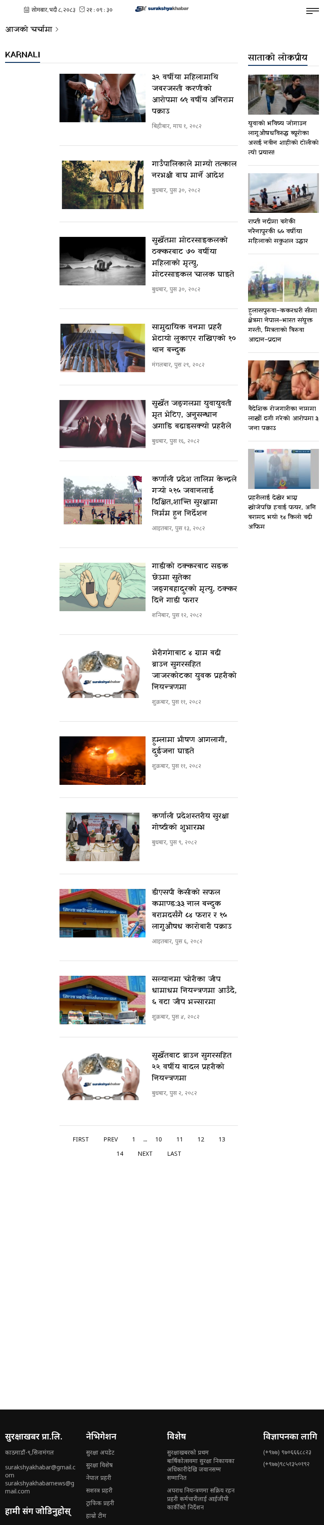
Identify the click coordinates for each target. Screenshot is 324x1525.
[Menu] (312, 11)
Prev (110, 1139)
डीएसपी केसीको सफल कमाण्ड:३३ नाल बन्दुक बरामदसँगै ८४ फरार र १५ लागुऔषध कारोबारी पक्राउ (192, 909)
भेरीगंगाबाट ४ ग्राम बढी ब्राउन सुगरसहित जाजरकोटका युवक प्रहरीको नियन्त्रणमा (194, 670)
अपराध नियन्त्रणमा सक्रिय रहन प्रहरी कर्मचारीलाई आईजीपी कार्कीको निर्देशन (201, 1498)
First (81, 1139)
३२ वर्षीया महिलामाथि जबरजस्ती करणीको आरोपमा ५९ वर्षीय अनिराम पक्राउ (193, 94)
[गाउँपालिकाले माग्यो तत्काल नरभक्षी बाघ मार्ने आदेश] (102, 185)
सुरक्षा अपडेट (100, 1452)
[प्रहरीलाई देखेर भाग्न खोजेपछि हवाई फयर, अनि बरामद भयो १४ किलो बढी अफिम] (283, 469)
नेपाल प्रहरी (98, 1478)
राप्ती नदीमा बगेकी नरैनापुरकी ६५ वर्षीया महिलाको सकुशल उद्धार (278, 231)
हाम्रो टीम (96, 1516)
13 (222, 1139)
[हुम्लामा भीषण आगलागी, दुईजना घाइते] (102, 760)
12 (200, 1139)
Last (174, 1153)
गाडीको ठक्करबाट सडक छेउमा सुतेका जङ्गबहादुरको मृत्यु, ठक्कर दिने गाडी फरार (194, 583)
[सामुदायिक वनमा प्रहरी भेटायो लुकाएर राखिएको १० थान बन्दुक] (102, 348)
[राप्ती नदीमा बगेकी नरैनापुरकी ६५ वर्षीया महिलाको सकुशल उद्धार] (283, 193)
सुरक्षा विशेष (99, 1465)
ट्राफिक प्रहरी (100, 1503)
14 (119, 1153)
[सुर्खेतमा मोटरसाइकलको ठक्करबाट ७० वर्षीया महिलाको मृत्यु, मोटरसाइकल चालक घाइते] (102, 261)
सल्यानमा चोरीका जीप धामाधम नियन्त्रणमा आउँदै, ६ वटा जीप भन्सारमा (194, 991)
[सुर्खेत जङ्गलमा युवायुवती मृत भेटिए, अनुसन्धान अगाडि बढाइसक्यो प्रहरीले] (102, 424)
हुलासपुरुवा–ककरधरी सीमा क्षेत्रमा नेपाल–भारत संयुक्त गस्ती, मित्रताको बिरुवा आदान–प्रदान (282, 325)
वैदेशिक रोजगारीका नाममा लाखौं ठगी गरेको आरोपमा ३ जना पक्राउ (283, 418)
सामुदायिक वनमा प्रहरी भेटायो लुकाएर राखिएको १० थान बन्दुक (194, 339)
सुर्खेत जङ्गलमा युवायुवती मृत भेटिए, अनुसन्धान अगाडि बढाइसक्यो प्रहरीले (192, 415)
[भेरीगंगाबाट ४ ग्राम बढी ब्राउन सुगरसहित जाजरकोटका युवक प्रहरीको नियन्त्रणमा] (102, 674)
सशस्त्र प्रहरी (99, 1490)
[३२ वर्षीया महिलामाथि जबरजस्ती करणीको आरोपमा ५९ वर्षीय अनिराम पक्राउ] (102, 98)
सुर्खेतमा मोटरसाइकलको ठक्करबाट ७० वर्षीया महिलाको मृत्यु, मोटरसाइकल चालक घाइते (193, 257)
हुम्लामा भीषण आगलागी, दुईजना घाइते (189, 745)
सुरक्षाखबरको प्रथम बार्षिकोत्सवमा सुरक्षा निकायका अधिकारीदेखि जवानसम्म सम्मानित (201, 1465)
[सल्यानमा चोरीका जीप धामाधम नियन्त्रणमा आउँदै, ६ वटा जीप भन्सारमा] (102, 1000)
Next (145, 1153)
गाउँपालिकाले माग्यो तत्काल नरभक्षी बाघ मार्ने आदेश (194, 169)
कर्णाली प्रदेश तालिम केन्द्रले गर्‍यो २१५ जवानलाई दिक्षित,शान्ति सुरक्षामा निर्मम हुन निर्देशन (194, 496)
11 (179, 1139)
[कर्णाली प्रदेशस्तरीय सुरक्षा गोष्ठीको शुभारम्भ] (102, 837)
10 (158, 1139)
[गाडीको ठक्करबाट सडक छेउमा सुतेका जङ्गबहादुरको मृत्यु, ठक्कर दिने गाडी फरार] (102, 587)
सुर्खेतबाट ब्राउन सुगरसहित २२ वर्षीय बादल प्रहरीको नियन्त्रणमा (192, 1067)
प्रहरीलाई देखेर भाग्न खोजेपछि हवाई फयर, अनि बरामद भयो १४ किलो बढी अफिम (282, 512)
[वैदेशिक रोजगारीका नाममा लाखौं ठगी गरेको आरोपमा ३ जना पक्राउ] (283, 380)
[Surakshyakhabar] (162, 8)
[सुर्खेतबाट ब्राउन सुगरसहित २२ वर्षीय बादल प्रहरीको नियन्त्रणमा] (102, 1076)
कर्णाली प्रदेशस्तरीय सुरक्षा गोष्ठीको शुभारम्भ (190, 822)
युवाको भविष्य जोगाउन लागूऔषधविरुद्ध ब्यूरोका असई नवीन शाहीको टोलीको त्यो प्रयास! (283, 138)
